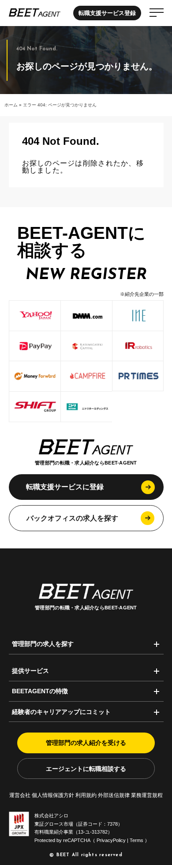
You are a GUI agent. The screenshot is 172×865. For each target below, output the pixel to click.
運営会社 (19, 795)
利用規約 (86, 795)
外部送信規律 (114, 795)
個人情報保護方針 (53, 795)
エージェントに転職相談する (86, 768)
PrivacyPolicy (111, 840)
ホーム (11, 104)
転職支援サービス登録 (107, 13)
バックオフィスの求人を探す (72, 518)
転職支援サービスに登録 (65, 487)
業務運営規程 (147, 795)
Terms (136, 840)
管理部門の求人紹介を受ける (86, 742)
